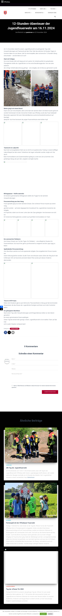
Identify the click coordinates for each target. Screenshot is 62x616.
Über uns (43, 9)
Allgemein (8, 520)
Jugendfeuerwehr (14, 328)
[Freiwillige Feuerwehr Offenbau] (5, 13)
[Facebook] (1, 307)
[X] (1, 309)
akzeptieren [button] (43, 613)
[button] (46, 9)
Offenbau (7, 2)
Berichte (28, 12)
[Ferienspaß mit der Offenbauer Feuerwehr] (31, 500)
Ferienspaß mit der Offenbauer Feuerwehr (20, 523)
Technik (53, 9)
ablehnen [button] (50, 613)
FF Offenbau (32, 9)
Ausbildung (9, 465)
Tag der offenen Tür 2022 (15, 589)
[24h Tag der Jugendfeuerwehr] (31, 445)
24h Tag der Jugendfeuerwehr (16, 468)
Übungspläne (52, 12)
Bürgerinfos (39, 12)
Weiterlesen (30, 477)
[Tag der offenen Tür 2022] (31, 566)
